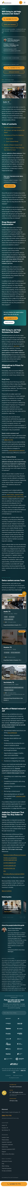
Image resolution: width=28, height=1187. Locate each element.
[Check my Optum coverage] (8, 1028)
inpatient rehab (19, 494)
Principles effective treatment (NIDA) (13, 874)
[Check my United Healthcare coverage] (19, 1043)
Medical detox (5, 1139)
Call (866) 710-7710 (11, 19)
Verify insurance (9, 322)
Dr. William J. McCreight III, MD (11, 45)
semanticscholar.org (9, 868)
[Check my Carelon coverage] (8, 1033)
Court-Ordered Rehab (12, 141)
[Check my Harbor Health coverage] (8, 1018)
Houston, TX (5, 1127)
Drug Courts (9, 138)
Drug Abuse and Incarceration (12, 127)
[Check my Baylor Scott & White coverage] (8, 1059)
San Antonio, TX (6, 1130)
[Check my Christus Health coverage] (19, 1054)
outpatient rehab (20, 796)
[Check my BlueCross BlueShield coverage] (8, 1049)
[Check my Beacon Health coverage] (19, 1049)
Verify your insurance (10, 24)
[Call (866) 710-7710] (20, 2)
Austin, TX (4, 1125)
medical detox (10, 494)
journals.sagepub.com (9, 862)
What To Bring (5, 1166)
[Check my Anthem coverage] (8, 1038)
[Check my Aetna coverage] (8, 1054)
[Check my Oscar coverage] (19, 1023)
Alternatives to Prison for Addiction (14, 135)
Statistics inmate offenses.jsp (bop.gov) (14, 855)
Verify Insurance (9, 186)
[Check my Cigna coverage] (8, 1043)
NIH (4, 871)
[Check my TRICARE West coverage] (14, 1064)
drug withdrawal (12, 732)
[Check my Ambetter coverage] (19, 1033)
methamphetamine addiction (17, 450)
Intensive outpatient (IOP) (8, 1149)
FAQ (3, 1163)
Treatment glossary (6, 1168)
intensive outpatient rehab (9, 496)
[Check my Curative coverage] (19, 1028)
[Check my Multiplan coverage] (19, 1038)
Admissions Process (7, 1161)
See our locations (6, 891)
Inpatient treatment (7, 1142)
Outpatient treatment (7, 1144)
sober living (20, 496)
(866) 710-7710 (8, 440)
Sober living (5, 1147)
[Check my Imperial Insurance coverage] (19, 1018)
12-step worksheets (7, 1170)
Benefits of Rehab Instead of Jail (13, 145)
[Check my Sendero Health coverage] (19, 1059)
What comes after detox (8, 1154)
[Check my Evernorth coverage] (8, 1023)
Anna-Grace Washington (13, 40)
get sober (16, 346)
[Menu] (24, 2)
